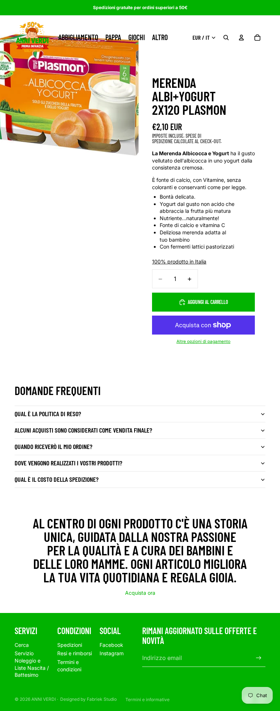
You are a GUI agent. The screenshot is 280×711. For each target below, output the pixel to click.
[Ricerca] (226, 38)
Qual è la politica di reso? (48, 414)
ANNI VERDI (43, 699)
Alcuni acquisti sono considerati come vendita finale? (83, 430)
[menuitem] (159, 37)
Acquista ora (140, 593)
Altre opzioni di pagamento (203, 341)
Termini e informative (147, 699)
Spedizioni (69, 645)
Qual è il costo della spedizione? (56, 479)
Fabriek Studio (102, 699)
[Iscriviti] (258, 658)
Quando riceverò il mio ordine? (53, 446)
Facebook (111, 645)
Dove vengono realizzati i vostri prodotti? (68, 463)
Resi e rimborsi (74, 653)
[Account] (241, 38)
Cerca (22, 645)
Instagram (112, 653)
